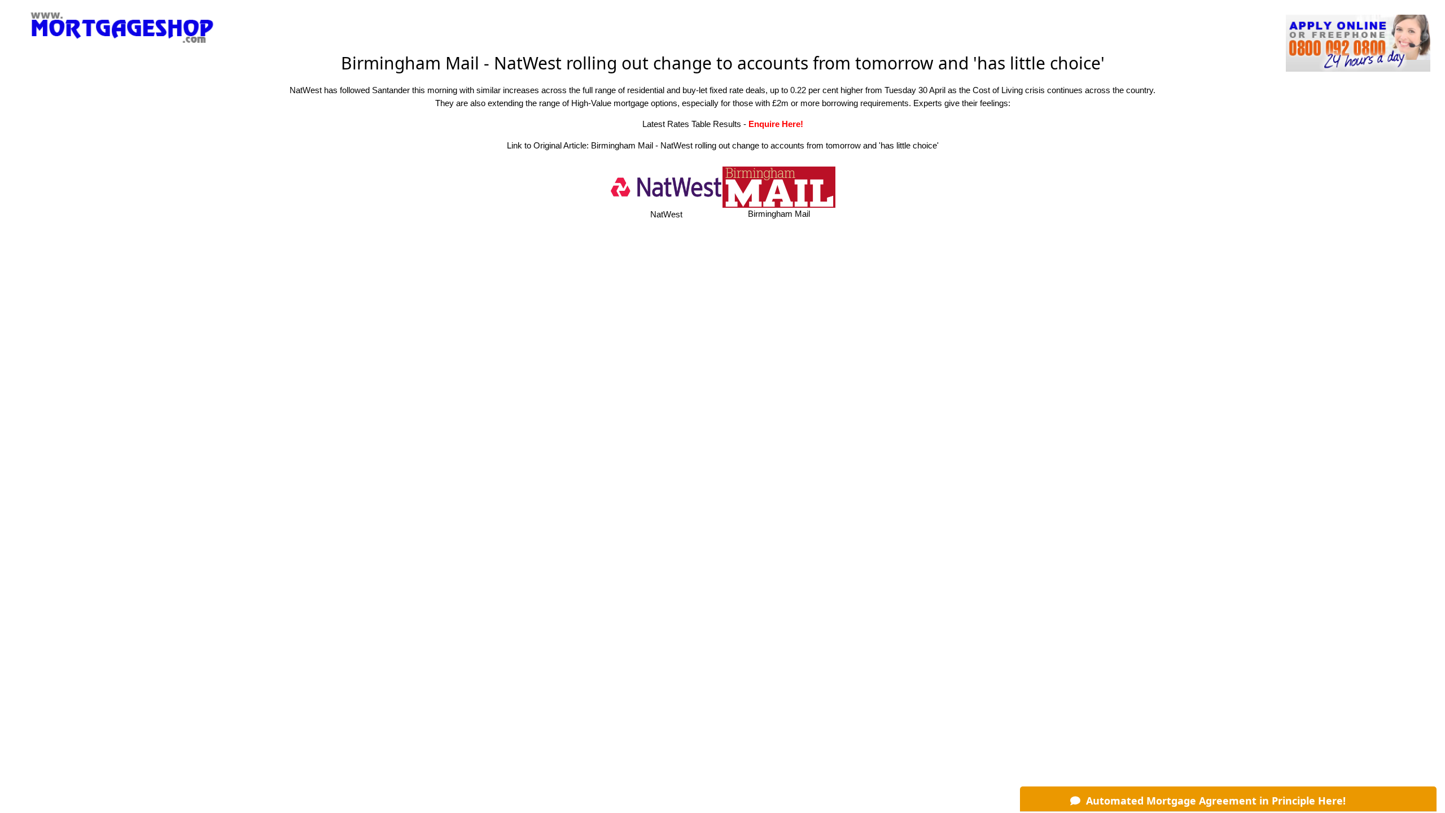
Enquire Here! (775, 124)
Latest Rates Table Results (691, 124)
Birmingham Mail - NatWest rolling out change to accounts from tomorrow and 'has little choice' (765, 145)
